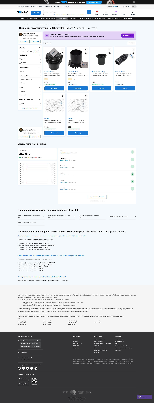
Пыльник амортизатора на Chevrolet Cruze (90, 216)
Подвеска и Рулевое (61, 18)
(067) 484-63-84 (25, 346)
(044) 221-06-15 (25, 343)
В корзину (54, 88)
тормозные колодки (61, 14)
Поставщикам (66, 6)
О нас (18, 6)
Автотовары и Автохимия (127, 18)
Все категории (119, 339)
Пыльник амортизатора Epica (118, 216)
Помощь (96, 352)
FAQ (95, 348)
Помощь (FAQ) (57, 6)
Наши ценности (77, 343)
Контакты (76, 345)
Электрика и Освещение (99, 18)
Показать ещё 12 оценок (98, 196)
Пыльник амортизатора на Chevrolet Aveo (29, 216)
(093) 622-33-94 (36, 346)
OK (36, 51)
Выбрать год (129, 35)
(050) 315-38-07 (36, 343)
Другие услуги (98, 345)
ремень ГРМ (53, 14)
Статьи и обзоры (47, 6)
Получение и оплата (26, 6)
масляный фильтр (79, 14)
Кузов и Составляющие (112, 18)
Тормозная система (33, 18)
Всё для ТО (23, 18)
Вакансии (76, 348)
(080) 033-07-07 (25, 340)
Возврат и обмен (37, 6)
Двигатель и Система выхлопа (47, 18)
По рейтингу (131, 43)
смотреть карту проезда (27, 359)
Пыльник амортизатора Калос (27, 222)
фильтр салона (71, 14)
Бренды (117, 343)
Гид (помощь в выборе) (121, 345)
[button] (36, 13)
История (75, 341)
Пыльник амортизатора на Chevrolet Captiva (59, 216)
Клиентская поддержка (100, 350)
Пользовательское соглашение (102, 343)
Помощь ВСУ (118, 350)
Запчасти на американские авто (124, 348)
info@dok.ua (24, 352)
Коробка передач (73, 18)
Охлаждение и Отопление (85, 18)
